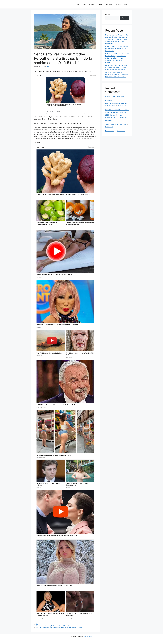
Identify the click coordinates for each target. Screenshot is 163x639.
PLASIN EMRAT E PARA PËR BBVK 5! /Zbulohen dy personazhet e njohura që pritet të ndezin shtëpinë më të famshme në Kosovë (117, 58)
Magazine (100, 4)
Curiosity (109, 4)
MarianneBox (109, 131)
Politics (91, 4)
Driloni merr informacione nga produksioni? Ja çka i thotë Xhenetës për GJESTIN (59, 627)
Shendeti (118, 4)
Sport (125, 4)
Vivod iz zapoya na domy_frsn (115, 124)
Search (107, 14)
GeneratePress (87, 636)
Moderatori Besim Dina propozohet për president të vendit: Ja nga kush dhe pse (117, 49)
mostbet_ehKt (110, 96)
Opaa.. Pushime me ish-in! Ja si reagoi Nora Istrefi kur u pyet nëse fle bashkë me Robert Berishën (116, 75)
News (84, 4)
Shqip (37, 624)
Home (77, 4)
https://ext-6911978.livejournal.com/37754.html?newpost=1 (116, 103)
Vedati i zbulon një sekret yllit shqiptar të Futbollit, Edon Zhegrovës (55, 626)
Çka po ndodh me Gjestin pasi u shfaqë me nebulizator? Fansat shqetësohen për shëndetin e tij (116, 67)
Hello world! (121, 96)
